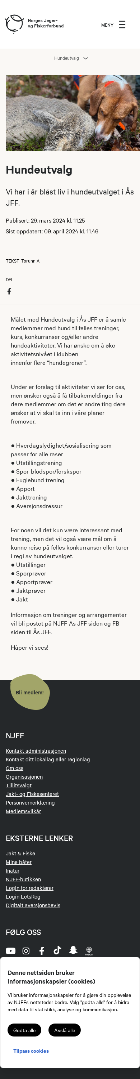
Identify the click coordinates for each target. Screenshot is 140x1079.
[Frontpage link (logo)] (14, 24)
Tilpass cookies (31, 1050)
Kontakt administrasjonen (36, 750)
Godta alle (24, 1030)
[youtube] (10, 951)
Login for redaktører (29, 887)
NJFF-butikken (23, 879)
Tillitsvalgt (19, 785)
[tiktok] (57, 951)
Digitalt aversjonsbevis (33, 905)
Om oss (14, 767)
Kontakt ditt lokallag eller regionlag (48, 759)
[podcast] (89, 951)
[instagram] (26, 951)
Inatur (12, 870)
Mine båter (19, 861)
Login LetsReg (23, 896)
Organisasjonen (24, 776)
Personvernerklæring (30, 802)
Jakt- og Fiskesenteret (32, 793)
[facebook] (42, 951)
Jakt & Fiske (20, 853)
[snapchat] (73, 951)
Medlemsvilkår (23, 811)
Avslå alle (64, 1030)
